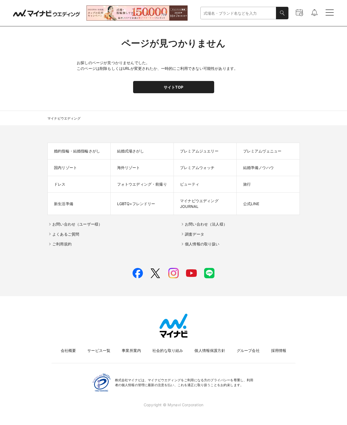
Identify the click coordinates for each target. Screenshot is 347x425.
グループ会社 (248, 350)
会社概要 (68, 350)
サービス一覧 (98, 350)
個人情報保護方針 (209, 350)
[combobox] (238, 13)
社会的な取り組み (167, 350)
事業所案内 (131, 350)
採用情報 (279, 350)
